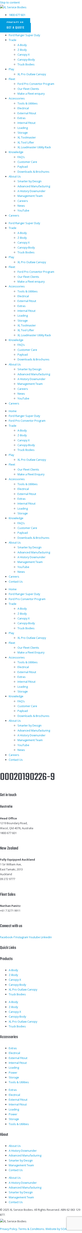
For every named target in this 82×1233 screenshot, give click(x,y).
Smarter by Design (29, 181)
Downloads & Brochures (33, 172)
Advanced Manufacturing (33, 186)
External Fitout (26, 113)
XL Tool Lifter (25, 142)
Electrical (23, 108)
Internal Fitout (26, 123)
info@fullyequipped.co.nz (17, 884)
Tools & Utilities (27, 103)
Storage (22, 133)
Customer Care (27, 162)
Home (13, 411)
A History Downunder (31, 191)
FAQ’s (21, 157)
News (21, 206)
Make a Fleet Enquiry (30, 474)
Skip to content (10, 2)
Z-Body (22, 50)
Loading (22, 128)
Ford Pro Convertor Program (35, 84)
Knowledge (16, 152)
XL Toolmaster (26, 137)
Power (13, 1072)
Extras (21, 118)
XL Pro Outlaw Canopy (31, 74)
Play (11, 69)
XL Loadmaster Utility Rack (34, 147)
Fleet (12, 79)
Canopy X (23, 54)
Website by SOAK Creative (62, 1229)
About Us (15, 176)
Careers (22, 201)
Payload (22, 167)
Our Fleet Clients (28, 89)
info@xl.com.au (10, 838)
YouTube (23, 210)
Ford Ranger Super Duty (24, 35)
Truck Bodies (26, 64)
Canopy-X (15, 980)
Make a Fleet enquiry (31, 94)
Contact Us (16, 581)
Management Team (30, 196)
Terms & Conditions (31, 1229)
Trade (12, 40)
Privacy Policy (8, 1229)
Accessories (17, 98)
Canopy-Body (26, 59)
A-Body (22, 45)
